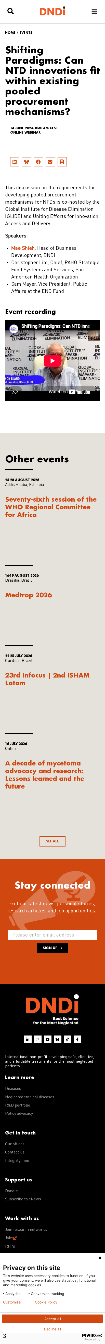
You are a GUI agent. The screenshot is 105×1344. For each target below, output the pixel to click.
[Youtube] (47, 1039)
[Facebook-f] (77, 1039)
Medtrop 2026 (28, 595)
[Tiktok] (67, 1039)
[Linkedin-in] (28, 1039)
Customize (12, 1302)
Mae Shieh (23, 248)
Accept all (52, 1319)
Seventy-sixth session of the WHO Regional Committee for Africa (51, 507)
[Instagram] (38, 1039)
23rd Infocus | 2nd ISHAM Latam (47, 679)
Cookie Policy (46, 1302)
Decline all (52, 1329)
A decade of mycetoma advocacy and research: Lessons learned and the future (44, 774)
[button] (14, 161)
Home (10, 33)
